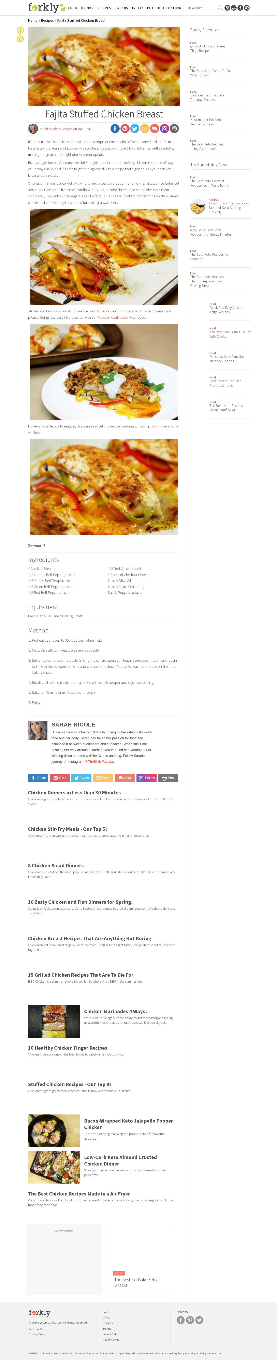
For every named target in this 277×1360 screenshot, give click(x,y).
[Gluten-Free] (20, 33)
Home (33, 20)
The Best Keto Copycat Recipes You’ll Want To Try (209, 183)
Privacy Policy (37, 1334)
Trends (121, 8)
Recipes (104, 8)
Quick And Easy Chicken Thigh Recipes (207, 48)
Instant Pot (143, 8)
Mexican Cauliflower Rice (116, 317)
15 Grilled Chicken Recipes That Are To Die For (80, 975)
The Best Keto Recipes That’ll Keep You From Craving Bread (207, 281)
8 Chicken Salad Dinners (56, 865)
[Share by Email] (144, 130)
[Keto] (20, 42)
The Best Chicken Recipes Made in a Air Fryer (79, 1193)
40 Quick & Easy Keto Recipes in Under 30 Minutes (211, 232)
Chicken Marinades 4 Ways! (115, 1011)
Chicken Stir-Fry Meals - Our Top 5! (67, 829)
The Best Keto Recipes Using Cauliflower (207, 146)
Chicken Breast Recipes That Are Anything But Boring (89, 938)
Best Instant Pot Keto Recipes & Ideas (206, 122)
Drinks (87, 8)
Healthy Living (171, 8)
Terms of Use (37, 1329)
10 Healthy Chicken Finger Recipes (67, 1048)
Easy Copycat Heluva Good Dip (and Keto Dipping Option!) (229, 207)
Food (72, 8)
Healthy (195, 8)
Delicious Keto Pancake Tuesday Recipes (207, 97)
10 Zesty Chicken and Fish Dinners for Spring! (80, 902)
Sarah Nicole (49, 129)
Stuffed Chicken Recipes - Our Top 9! (69, 1084)
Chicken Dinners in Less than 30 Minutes (74, 792)
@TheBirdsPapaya (99, 762)
